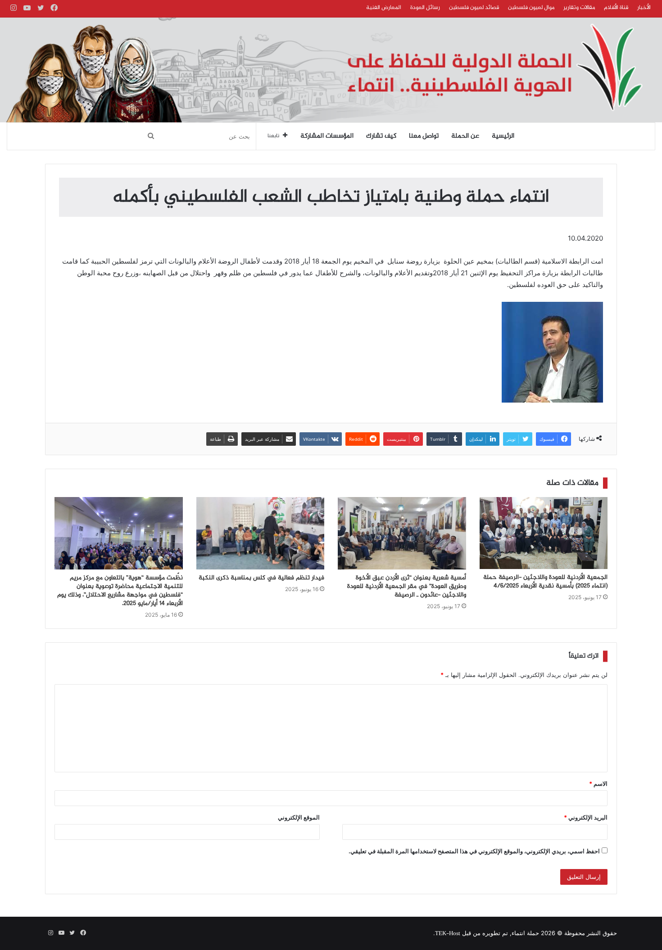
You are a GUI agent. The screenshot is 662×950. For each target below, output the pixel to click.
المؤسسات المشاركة (327, 136)
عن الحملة (465, 136)
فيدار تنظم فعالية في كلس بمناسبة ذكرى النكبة (261, 578)
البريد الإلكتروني (586, 817)
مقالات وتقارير (579, 8)
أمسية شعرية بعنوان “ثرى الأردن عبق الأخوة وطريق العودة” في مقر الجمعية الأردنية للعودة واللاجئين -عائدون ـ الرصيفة (406, 586)
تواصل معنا (424, 136)
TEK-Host (447, 934)
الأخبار (644, 8)
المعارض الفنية (383, 8)
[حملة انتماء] (331, 70)
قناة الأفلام (616, 8)
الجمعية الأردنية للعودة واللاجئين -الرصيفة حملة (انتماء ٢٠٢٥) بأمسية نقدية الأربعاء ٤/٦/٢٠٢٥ (545, 582)
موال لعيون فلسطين (531, 8)
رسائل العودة (425, 8)
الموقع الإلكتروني (299, 817)
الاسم (598, 783)
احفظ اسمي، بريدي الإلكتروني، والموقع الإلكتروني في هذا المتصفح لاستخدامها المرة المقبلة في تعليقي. (474, 851)
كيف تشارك (381, 136)
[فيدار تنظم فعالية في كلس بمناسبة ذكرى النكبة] (260, 533)
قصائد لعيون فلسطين (474, 8)
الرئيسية (503, 136)
